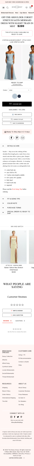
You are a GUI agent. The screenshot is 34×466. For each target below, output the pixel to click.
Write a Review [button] (18, 310)
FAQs (20, 365)
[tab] (17, 83)
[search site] (7, 8)
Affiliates (15, 453)
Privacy (27, 453)
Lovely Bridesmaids (8, 370)
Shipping (4, 387)
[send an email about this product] (23, 138)
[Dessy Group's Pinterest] (22, 416)
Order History (6, 394)
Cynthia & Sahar (7, 366)
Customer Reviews (24, 391)
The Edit (4, 401)
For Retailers (22, 401)
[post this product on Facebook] (11, 138)
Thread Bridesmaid (8, 377)
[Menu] (3, 8)
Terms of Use (17, 455)
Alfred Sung (5, 363)
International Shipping (8, 398)
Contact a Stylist (24, 361)
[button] (11, 63)
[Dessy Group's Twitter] (18, 416)
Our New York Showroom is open (17, 2)
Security (21, 453)
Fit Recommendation (25, 358)
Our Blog (21, 404)
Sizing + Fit (22, 355)
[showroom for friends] (27, 7)
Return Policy (6, 391)
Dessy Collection (7, 356)
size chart (13, 109)
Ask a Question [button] (18, 315)
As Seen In (22, 398)
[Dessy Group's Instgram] (12, 416)
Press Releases (23, 394)
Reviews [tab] (6, 321)
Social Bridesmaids (8, 373)
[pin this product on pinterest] (17, 138)
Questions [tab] (19, 321)
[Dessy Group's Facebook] (15, 416)
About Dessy (22, 387)
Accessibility (7, 453)
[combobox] (18, 90)
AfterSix (4, 360)
